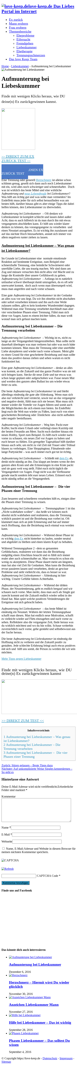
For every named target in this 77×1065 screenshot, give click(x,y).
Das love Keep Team (23, 59)
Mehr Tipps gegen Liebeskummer (21, 658)
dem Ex (64, 458)
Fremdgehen (24, 43)
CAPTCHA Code (47, 875)
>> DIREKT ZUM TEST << (22, 721)
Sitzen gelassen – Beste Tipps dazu (27, 765)
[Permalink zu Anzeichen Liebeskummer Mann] (30, 997)
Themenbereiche (20, 31)
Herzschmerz (43, 180)
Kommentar (8, 796)
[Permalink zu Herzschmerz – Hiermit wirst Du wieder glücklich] (18, 975)
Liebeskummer (26, 47)
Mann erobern (18, 23)
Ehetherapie (24, 51)
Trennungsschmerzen (30, 55)
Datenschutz (50, 1058)
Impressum (66, 1058)
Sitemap (6, 1061)
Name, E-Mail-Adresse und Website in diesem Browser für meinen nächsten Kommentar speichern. (38, 850)
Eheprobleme (25, 35)
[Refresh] (7, 868)
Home (5, 66)
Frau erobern (17, 27)
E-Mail (5, 834)
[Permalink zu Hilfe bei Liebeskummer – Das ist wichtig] (25, 1015)
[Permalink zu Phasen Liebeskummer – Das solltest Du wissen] (24, 1033)
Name (5, 827)
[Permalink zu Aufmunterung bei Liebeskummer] (30, 957)
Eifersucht (23, 39)
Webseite (6, 841)
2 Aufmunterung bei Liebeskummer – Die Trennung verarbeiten (32, 747)
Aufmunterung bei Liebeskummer (35, 964)
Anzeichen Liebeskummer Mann (34, 1005)
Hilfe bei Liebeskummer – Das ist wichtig (40, 1022)
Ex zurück (16, 19)
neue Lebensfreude (35, 193)
